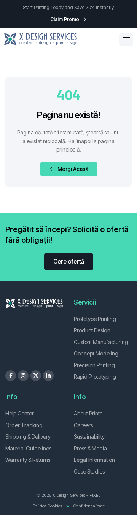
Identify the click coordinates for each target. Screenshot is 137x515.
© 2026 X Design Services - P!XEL (68, 495)
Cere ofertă (68, 261)
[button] (126, 39)
